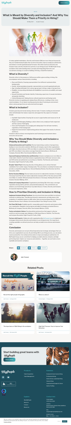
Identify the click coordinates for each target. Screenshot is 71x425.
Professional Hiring (51, 376)
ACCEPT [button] (64, 421)
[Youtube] (8, 377)
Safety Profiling (50, 386)
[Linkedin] (3, 377)
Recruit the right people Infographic (14, 294)
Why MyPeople (27, 400)
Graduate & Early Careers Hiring (54, 374)
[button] (22, 247)
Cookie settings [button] (7, 422)
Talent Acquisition (28, 374)
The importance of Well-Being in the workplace (17, 326)
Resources (26, 407)
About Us (26, 402)
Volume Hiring (49, 381)
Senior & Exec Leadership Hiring (54, 378)
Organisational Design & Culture (54, 383)
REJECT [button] (59, 421)
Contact (26, 404)
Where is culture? (44, 294)
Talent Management (29, 376)
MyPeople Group (48, 218)
